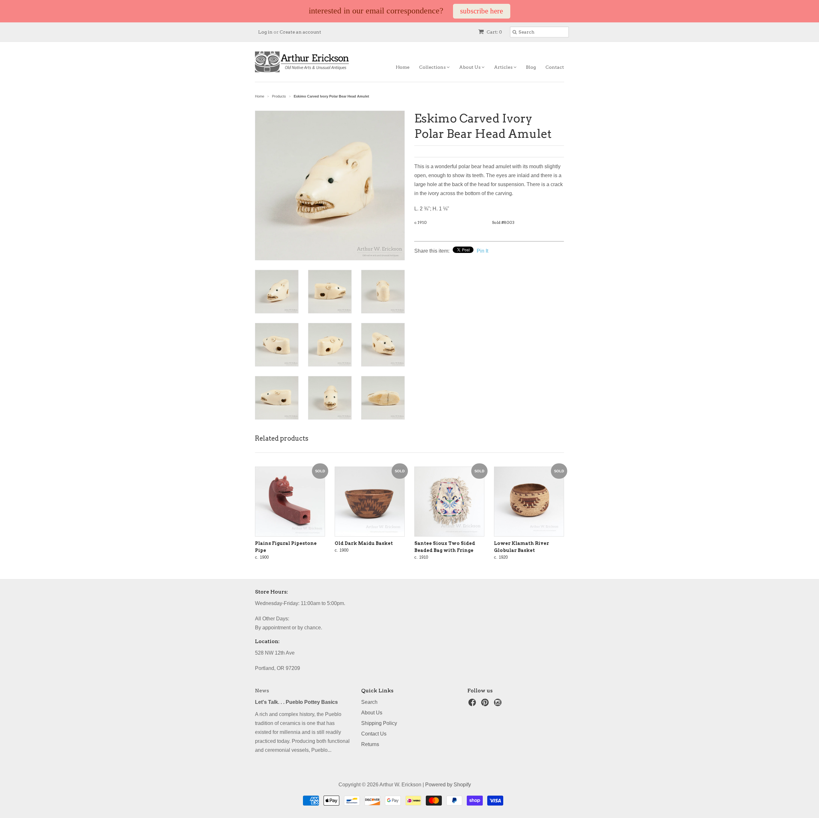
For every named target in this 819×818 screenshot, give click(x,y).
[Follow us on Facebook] (473, 704)
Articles (503, 67)
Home (403, 67)
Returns (370, 744)
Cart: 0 (494, 32)
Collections (433, 67)
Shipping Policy (379, 723)
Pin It (482, 251)
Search (369, 702)
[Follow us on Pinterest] (486, 704)
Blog (531, 67)
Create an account (300, 32)
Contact (554, 67)
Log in (265, 32)
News (262, 691)
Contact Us (373, 733)
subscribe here (481, 11)
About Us (470, 67)
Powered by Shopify (448, 784)
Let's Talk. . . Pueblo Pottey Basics (296, 702)
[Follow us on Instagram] (499, 704)
